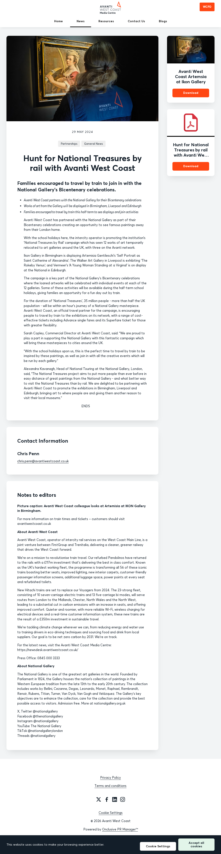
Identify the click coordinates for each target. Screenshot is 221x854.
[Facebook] (106, 799)
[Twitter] (98, 799)
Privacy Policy (110, 777)
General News (93, 143)
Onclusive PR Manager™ (120, 829)
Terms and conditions (110, 786)
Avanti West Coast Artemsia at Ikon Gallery (191, 76)
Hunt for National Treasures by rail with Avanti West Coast (191, 152)
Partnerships (69, 143)
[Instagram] (122, 799)
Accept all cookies (196, 844)
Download (190, 93)
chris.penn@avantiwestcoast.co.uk (43, 461)
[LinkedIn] (114, 799)
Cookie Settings (111, 813)
